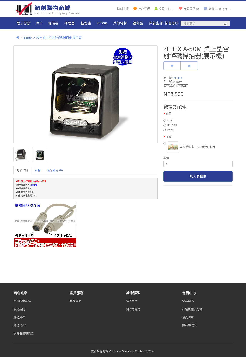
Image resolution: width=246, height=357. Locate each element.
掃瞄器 (69, 23)
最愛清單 (188, 317)
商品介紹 (22, 170)
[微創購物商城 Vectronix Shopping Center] (24, 14)
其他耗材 (120, 23)
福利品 (138, 23)
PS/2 (170, 130)
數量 (166, 158)
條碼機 (53, 23)
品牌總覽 (131, 301)
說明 (37, 170)
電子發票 (23, 23)
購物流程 (19, 317)
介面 (168, 114)
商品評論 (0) (55, 170)
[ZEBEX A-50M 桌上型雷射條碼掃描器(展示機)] (85, 94)
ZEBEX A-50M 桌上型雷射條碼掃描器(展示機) (53, 37)
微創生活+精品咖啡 (164, 23)
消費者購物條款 (23, 333)
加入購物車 (198, 176)
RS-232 (172, 125)
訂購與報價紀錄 (192, 309)
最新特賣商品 (22, 301)
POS (39, 23)
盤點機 (86, 23)
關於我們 (19, 309)
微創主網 (123, 9)
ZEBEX (177, 78)
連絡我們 (75, 301)
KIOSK (102, 23)
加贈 (168, 137)
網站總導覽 (133, 309)
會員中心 (188, 301)
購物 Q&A (19, 325)
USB (170, 120)
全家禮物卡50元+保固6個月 (197, 147)
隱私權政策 (189, 325)
